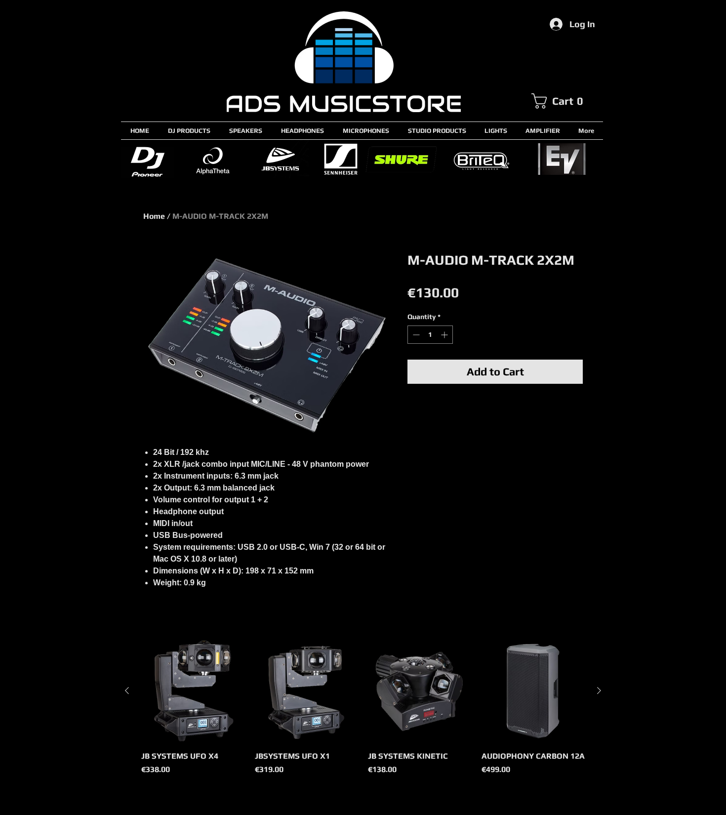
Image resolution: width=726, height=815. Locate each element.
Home (154, 216)
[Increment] (445, 334)
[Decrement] (415, 334)
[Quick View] (193, 691)
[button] (567, 101)
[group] (363, 713)
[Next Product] (599, 690)
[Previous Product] (127, 690)
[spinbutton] (430, 334)
